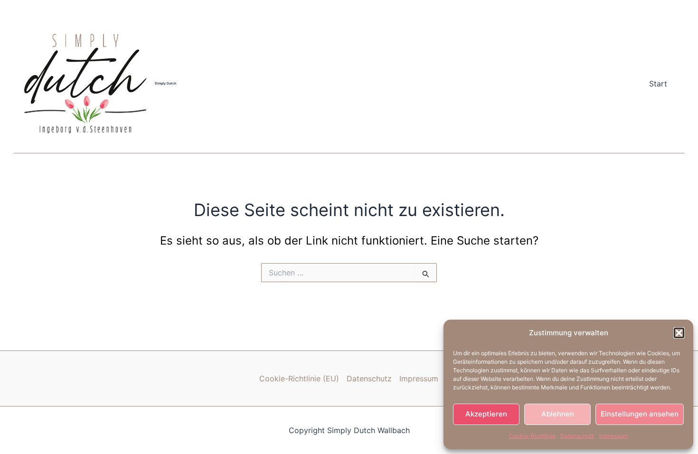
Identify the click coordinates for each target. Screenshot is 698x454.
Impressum (613, 435)
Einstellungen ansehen (640, 413)
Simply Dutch (165, 83)
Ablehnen (557, 413)
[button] (679, 333)
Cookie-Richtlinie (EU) (299, 378)
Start (658, 83)
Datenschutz (577, 435)
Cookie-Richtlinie (532, 435)
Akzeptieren (486, 413)
